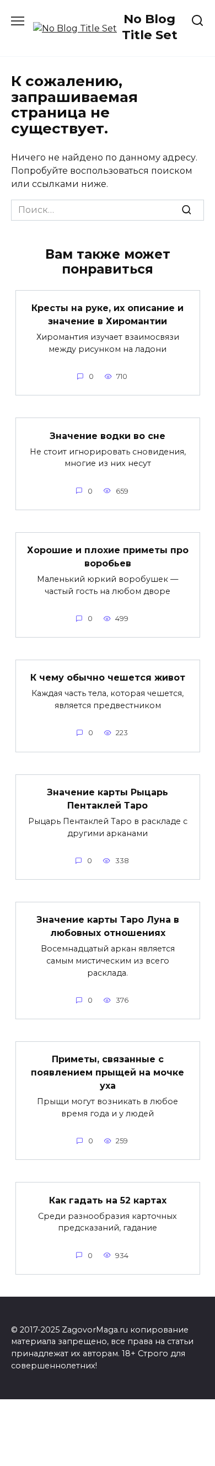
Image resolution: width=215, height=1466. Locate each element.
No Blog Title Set (150, 26)
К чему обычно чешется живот (107, 677)
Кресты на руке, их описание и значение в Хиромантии (107, 315)
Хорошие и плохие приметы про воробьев (108, 557)
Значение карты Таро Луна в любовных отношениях (107, 926)
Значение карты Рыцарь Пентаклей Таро (107, 799)
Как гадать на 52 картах (107, 1200)
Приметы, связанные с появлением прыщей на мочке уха (107, 1072)
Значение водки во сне (107, 435)
